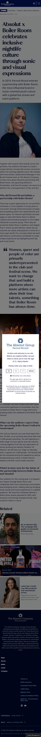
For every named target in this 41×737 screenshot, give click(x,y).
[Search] (34, 3)
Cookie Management (33, 735)
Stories (3, 10)
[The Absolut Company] (7, 3)
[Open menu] (38, 3)
